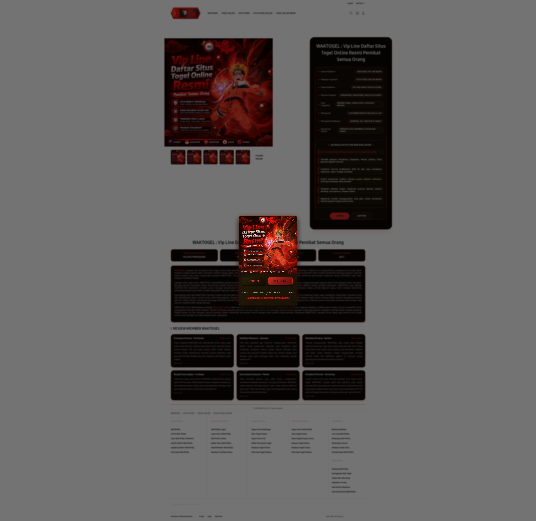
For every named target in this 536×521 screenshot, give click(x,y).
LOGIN (254, 281)
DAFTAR (280, 281)
